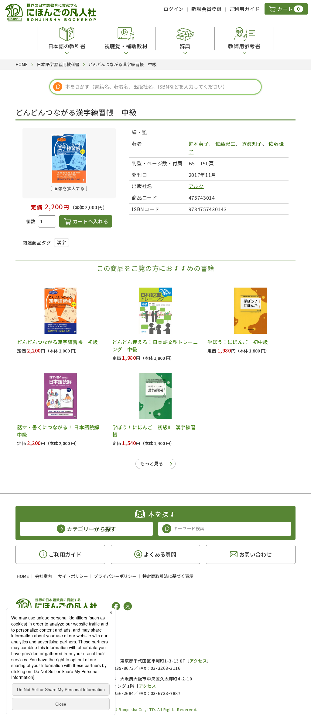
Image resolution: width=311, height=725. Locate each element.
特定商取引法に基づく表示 (167, 576)
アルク (196, 186)
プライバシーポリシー (115, 576)
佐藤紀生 (225, 143)
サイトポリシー (73, 576)
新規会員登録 (206, 8)
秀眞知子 (252, 143)
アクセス (198, 661)
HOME (23, 576)
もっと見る (151, 463)
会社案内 (43, 576)
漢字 (61, 242)
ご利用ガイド (244, 8)
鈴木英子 (199, 143)
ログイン (173, 8)
